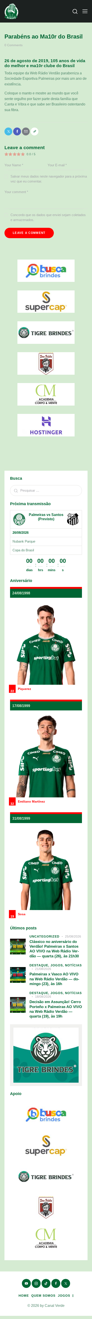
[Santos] (72, 519)
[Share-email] (26, 131)
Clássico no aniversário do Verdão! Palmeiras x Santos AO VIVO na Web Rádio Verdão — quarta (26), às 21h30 (54, 949)
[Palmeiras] (19, 519)
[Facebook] (17, 131)
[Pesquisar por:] (46, 490)
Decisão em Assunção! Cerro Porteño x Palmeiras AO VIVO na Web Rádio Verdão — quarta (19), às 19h (55, 1009)
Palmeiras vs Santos (46, 515)
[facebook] (55, 1283)
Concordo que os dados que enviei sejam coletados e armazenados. (48, 217)
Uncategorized (44, 936)
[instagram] (36, 1283)
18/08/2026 (43, 996)
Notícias (73, 965)
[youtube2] (26, 1283)
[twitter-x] (65, 1283)
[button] (85, 11)
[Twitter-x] (8, 131)
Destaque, (39, 965)
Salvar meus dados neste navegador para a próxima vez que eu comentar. (48, 178)
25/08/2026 (73, 936)
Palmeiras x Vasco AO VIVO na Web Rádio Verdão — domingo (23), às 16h (54, 979)
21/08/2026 (43, 969)
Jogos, (57, 965)
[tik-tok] (46, 1283)
